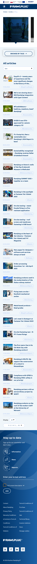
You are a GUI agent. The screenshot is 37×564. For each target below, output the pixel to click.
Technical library (24, 519)
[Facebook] (11, 549)
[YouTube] (5, 549)
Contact (5, 503)
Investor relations (24, 523)
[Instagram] (23, 549)
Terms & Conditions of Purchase (26, 505)
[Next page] (21, 425)
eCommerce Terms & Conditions (9, 521)
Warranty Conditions (9, 515)
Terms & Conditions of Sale (26, 513)
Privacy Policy (7, 511)
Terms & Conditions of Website (10, 529)
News (21, 527)
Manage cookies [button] (24, 531)
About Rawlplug (8, 507)
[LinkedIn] (17, 549)
